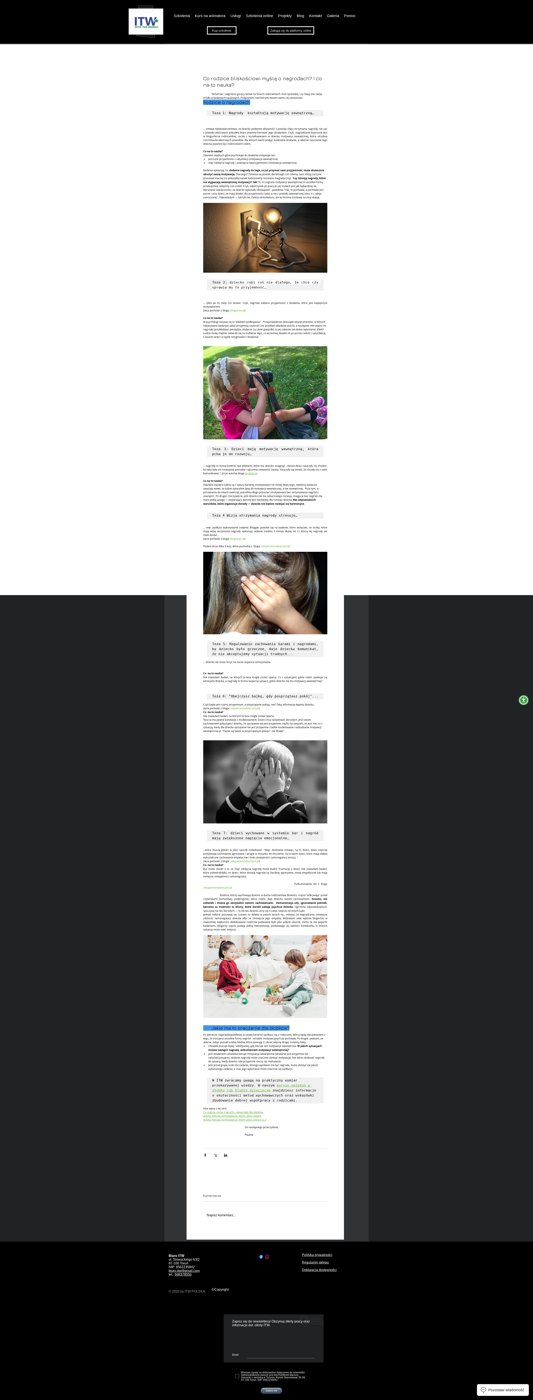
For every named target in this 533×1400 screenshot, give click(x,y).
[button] (210, 15)
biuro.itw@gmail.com (184, 1271)
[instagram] (267, 1256)
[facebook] (261, 1256)
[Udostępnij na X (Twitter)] (215, 1155)
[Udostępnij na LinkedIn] (226, 1155)
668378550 (183, 1274)
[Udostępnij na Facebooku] (205, 1155)
